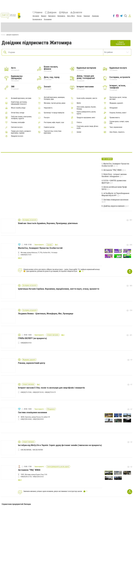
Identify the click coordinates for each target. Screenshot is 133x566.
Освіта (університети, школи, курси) (86, 113)
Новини (38, 12)
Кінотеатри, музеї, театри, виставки (118, 98)
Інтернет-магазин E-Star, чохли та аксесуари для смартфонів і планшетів (51, 387)
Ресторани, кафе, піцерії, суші (54, 122)
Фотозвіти (36, 16)
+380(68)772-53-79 (50, 392)
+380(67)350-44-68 (25, 419)
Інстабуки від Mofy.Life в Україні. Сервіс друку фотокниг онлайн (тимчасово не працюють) (60, 445)
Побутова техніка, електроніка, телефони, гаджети (21, 117)
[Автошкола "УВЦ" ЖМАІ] (61, 146)
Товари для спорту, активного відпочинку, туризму (21, 132)
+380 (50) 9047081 (37, 450)
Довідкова (95, 16)
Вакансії (43, 16)
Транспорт (87, 16)
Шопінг (79, 132)
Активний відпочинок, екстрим (21, 98)
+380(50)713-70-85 (25, 392)
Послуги (46, 118)
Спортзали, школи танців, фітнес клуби (87, 127)
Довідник (52, 12)
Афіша (64, 12)
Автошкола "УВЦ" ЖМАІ (112, 170)
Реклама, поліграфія (18, 122)
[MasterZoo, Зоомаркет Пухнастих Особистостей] (71, 146)
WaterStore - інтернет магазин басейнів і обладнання (114, 175)
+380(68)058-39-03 (25, 343)
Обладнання (113, 108)
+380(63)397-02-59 (38, 392)
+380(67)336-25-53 (38, 476)
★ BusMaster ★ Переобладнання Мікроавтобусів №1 (115, 194)
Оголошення (48, 19)
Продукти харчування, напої (86, 118)
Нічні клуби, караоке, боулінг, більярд (86, 108)
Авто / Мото (71, 16)
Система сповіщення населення (115, 200)
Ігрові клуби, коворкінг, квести (87, 98)
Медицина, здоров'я (116, 103)
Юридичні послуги (17, 136)
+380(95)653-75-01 (25, 255)
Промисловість (115, 118)
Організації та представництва (54, 113)
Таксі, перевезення (116, 127)
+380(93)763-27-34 (25, 476)
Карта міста (51, 16)
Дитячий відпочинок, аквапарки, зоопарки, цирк (54, 98)
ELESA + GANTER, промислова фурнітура (114, 181)
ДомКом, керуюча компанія (114, 206)
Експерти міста (37, 19)
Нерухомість (61, 16)
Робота (79, 122)
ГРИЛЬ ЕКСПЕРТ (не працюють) (32, 338)
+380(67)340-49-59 (38, 419)
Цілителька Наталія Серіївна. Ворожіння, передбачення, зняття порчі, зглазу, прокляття (58, 289)
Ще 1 (56, 244)
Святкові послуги (16, 127)
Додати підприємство (120, 43)
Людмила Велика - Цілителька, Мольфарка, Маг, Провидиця (45, 313)
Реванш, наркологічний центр (31, 363)
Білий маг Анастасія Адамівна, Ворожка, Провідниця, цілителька (48, 223)
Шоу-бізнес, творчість (117, 132)
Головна (3, 34)
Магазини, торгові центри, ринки (54, 103)
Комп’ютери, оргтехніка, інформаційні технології (19, 103)
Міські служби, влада (18, 108)
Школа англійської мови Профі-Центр (114, 188)
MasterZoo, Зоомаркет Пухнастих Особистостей (115, 165)
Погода (79, 16)
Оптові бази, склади (17, 113)
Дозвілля (77, 12)
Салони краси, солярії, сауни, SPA (119, 122)
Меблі (79, 103)
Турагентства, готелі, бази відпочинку (52, 132)
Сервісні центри (49, 127)
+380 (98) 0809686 (25, 450)
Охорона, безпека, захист (118, 113)
